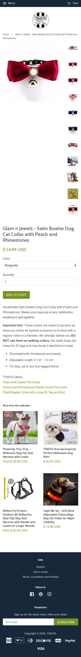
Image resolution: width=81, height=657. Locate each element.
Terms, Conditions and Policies (40, 577)
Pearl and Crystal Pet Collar (21, 382)
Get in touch (40, 572)
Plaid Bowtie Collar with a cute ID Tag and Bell (34, 392)
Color (6, 258)
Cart (75, 3)
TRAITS (51, 633)
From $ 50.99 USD (19, 521)
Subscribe (66, 622)
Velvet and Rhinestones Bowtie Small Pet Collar (35, 387)
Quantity (8, 274)
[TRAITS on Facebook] (32, 595)
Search (40, 567)
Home (6, 34)
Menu (11, 3)
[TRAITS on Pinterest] (41, 595)
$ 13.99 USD (58, 521)
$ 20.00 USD (59, 457)
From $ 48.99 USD (18, 455)
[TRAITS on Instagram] (49, 595)
